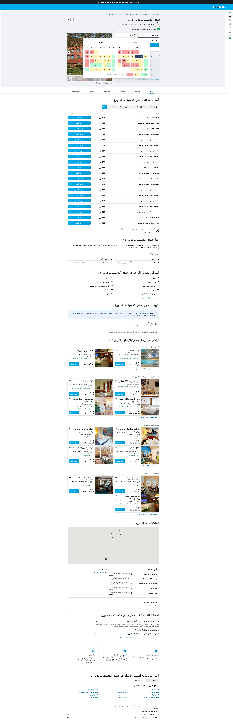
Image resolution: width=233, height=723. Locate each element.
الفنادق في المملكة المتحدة (151, 697)
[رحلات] (230, 33)
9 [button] (132, 56)
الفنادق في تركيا (154, 692)
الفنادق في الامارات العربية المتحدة (88, 692)
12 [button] (119, 56)
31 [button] (87, 69)
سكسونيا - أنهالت (137, 14)
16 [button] (132, 61)
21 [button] (141, 65)
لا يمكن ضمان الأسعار (120, 706)
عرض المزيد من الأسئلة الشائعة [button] (127, 637)
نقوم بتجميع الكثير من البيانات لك (148, 714)
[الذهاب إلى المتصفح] (230, 27)
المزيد (157, 249)
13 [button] (146, 61)
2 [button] (132, 52)
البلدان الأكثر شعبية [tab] (152, 680)
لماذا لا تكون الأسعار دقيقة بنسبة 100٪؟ (146, 718)
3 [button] (128, 52)
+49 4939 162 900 (154, 26)
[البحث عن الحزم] (230, 24)
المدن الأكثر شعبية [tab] (139, 680)
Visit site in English (104, 2)
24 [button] (128, 65)
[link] (146, 368)
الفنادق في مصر (124, 695)
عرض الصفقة (120, 364)
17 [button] (128, 61)
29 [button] (137, 69)
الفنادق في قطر (124, 689)
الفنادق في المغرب (154, 689)
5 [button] (119, 52)
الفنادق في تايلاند (93, 697)
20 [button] (146, 65)
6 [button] (145, 56)
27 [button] (146, 69)
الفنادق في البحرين (154, 695)
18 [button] (124, 61)
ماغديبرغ (126, 14)
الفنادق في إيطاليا (123, 697)
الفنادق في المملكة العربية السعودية (88, 689)
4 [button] (113, 56)
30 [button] (132, 69)
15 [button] (137, 61)
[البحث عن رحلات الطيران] (230, 12)
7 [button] (141, 56)
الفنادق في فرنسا (93, 695)
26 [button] (119, 65)
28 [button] (141, 69)
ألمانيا (149, 14)
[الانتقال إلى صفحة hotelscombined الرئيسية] (219, 7)
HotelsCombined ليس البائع (149, 711)
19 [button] (119, 61)
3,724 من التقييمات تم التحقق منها (142, 29)
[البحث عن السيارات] (230, 20)
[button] (2, 2)
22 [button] (137, 65)
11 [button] (124, 56)
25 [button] (124, 65)
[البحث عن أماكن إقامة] (230, 16)
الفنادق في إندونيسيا (123, 692)
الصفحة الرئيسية (156, 14)
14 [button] (141, 61)
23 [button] (132, 65)
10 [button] (128, 56)
